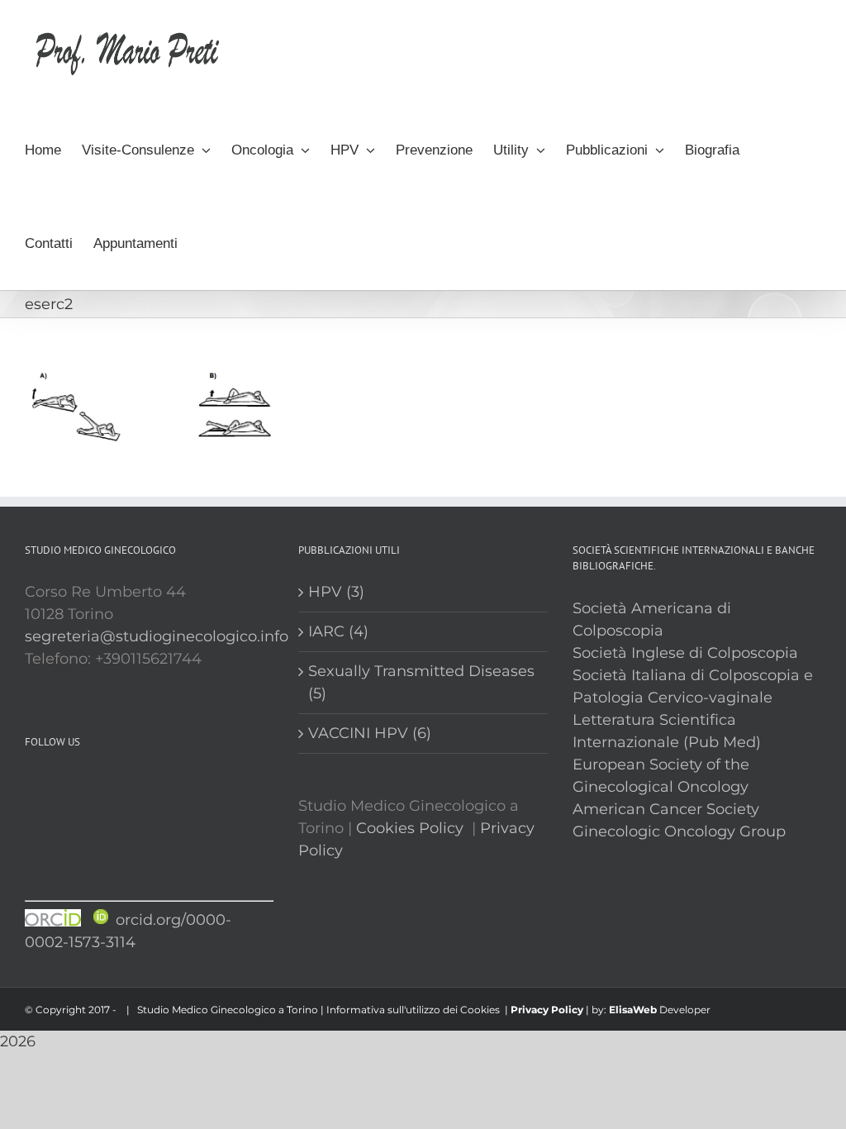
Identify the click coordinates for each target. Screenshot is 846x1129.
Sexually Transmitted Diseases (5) (421, 682)
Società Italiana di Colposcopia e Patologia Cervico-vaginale (693, 686)
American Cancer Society (666, 809)
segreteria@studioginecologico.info (156, 636)
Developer (685, 1009)
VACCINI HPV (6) (369, 733)
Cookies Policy (409, 828)
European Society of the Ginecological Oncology (661, 775)
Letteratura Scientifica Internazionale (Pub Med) (667, 731)
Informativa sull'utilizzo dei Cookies (413, 1009)
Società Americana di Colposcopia (652, 619)
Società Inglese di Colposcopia (685, 653)
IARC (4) (338, 631)
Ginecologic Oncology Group (679, 831)
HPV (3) (336, 592)
